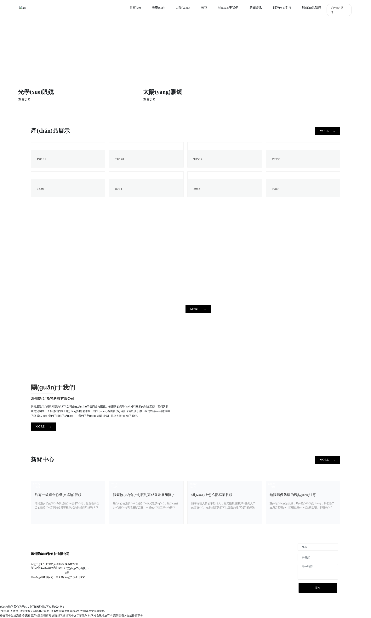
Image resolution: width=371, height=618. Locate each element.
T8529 (197, 159)
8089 (275, 188)
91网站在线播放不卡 (100, 615)
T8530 (276, 159)
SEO (82, 577)
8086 (196, 188)
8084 (118, 188)
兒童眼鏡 (279, 92)
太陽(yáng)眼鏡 (162, 92)
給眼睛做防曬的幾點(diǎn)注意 (293, 495)
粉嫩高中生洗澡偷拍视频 (15, 615)
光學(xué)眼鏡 (36, 92)
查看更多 (24, 99)
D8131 (41, 159)
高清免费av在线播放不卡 (128, 615)
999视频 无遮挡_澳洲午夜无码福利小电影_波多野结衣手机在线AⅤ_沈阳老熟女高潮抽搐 (52, 611)
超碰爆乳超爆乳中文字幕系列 (69, 615)
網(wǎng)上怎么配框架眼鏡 (211, 495)
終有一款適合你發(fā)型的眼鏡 (58, 495)
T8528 (119, 159)
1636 (40, 188)
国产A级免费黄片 (41, 615)
